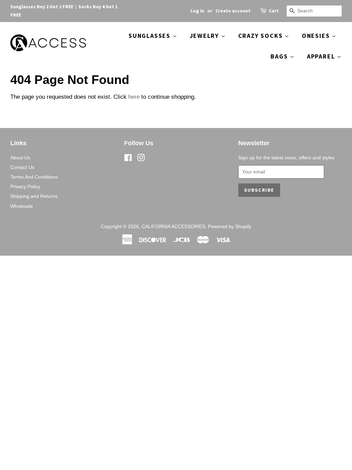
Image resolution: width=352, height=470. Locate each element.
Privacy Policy (25, 186)
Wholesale (21, 206)
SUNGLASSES (151, 36)
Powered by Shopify (229, 226)
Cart (274, 11)
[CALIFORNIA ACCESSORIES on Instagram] (141, 159)
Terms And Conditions (34, 177)
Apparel (322, 56)
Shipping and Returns (33, 196)
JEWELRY (205, 36)
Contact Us (22, 167)
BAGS (280, 56)
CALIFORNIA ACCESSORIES (173, 226)
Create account (233, 11)
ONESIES (317, 36)
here (134, 97)
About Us (20, 157)
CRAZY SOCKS (261, 36)
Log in (197, 11)
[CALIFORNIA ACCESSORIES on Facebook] (128, 159)
